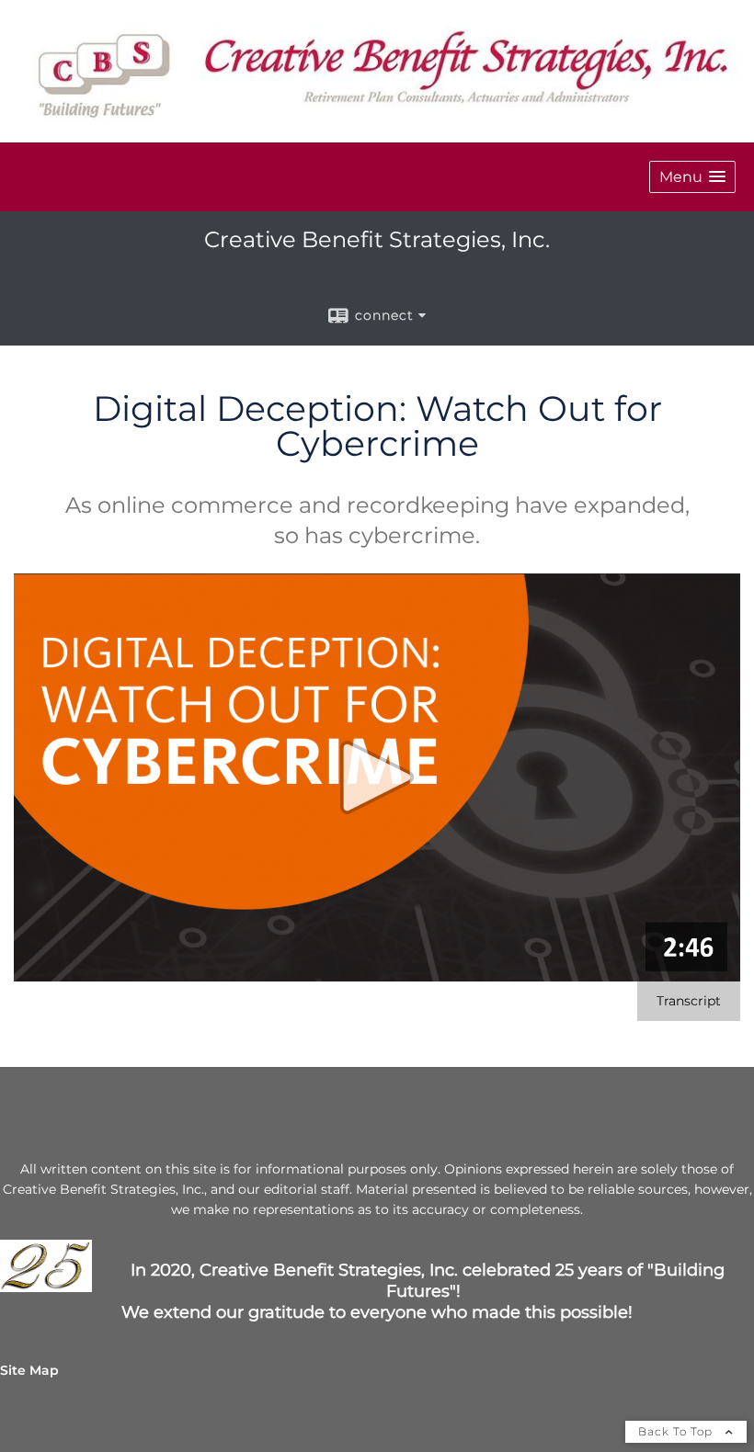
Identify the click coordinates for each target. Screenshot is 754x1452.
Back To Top (677, 1431)
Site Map (29, 1370)
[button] (692, 177)
